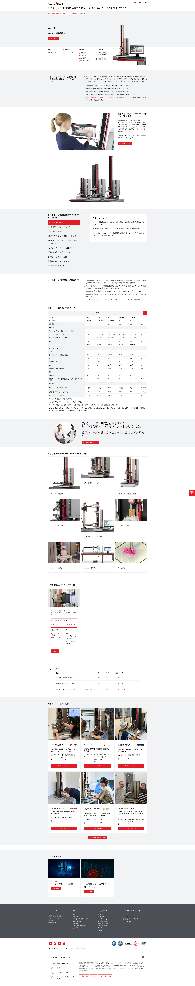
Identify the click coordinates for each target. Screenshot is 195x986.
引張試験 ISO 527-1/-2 (104, 921)
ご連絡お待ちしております (91, 442)
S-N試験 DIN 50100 (104, 925)
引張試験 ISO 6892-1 (104, 923)
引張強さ (100, 928)
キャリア (75, 928)
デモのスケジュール (125, 143)
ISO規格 (100, 914)
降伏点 (100, 930)
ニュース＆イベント (110, 8)
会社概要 (75, 923)
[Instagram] (64, 944)
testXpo (125, 914)
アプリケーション (55, 8)
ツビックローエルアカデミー (132, 919)
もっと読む (56, 888)
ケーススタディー (128, 921)
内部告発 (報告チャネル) (80, 919)
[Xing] (55, 944)
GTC (74, 914)
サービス (92, 8)
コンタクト (123, 8)
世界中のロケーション (79, 925)
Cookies (83, 948)
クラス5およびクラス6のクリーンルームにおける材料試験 (103, 98)
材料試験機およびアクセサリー (75, 8)
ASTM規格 (101, 916)
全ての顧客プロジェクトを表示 (98, 837)
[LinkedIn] (50, 944)
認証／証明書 (77, 921)
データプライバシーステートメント (59, 948)
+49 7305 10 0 (52, 922)
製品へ (55, 651)
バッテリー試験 (102, 919)
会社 (98, 8)
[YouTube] (59, 944)
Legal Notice (74, 948)
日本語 (138, 2)
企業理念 (75, 916)
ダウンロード (54, 38)
